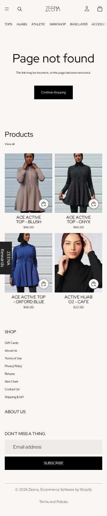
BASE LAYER (78, 24)
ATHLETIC (38, 24)
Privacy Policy (13, 366)
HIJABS (22, 24)
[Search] (19, 8)
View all (10, 144)
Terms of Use (13, 358)
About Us (11, 351)
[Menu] (7, 9)
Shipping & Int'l (14, 397)
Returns (10, 374)
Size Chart (11, 381)
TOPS (8, 24)
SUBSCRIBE (53, 463)
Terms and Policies (53, 501)
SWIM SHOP (58, 24)
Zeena (34, 489)
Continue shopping (53, 92)
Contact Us (12, 389)
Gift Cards (11, 343)
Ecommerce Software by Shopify (66, 489)
